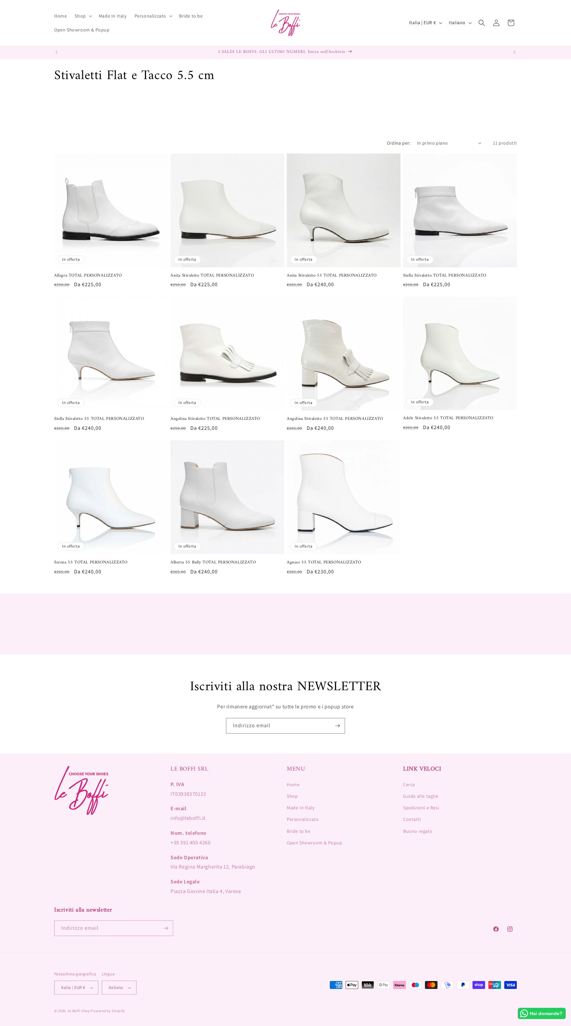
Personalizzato (303, 819)
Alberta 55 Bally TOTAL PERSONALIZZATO (213, 562)
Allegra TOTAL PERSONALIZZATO (88, 276)
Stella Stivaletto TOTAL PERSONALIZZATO (444, 276)
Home (293, 784)
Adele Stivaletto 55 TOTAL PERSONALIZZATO (448, 418)
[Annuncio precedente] (56, 52)
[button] (83, 16)
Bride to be (299, 831)
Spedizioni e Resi (421, 808)
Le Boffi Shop (79, 1010)
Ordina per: (398, 143)
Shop (292, 796)
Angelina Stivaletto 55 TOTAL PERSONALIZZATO (335, 419)
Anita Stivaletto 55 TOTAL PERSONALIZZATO (332, 276)
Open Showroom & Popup (314, 843)
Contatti (412, 819)
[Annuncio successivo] (514, 52)
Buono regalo (417, 831)
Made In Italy (301, 808)
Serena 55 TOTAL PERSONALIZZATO (91, 562)
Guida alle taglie (420, 796)
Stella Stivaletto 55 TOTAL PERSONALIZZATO (99, 419)
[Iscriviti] (337, 726)
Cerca (409, 784)
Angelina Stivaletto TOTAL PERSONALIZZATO (215, 419)
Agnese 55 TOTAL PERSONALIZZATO (324, 562)
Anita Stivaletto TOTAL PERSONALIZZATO (212, 276)
